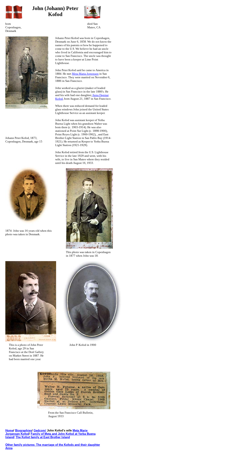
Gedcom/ (40, 430)
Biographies (23, 430)
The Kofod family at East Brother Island (43, 437)
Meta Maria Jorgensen (85, 73)
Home (9, 430)
